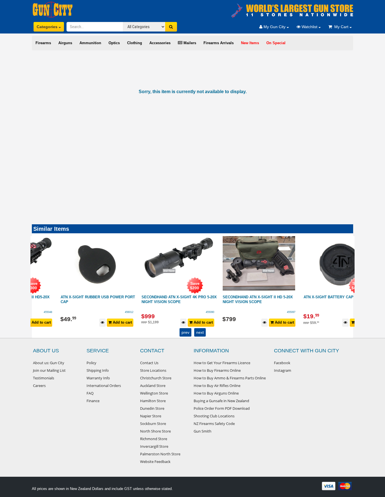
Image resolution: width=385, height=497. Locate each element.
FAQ (90, 393)
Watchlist (309, 26)
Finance (93, 400)
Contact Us (149, 362)
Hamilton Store (153, 400)
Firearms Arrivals (218, 43)
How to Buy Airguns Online (216, 393)
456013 (346, 312)
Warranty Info (98, 377)
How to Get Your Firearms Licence (222, 362)
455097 (265, 312)
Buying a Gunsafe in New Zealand (221, 400)
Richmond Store (153, 438)
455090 (184, 312)
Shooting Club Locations (214, 415)
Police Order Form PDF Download (222, 408)
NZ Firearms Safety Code (214, 423)
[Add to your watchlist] (77, 323)
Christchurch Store (155, 377)
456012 (103, 312)
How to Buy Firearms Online (217, 370)
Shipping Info (98, 370)
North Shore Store (155, 431)
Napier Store (150, 415)
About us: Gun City (48, 362)
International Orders (104, 385)
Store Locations (153, 370)
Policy (91, 362)
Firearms (43, 43)
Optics (114, 43)
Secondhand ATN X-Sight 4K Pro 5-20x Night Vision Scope (153, 299)
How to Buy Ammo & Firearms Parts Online (230, 377)
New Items (250, 43)
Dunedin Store (152, 408)
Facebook (282, 362)
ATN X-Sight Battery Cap (303, 297)
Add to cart (96, 322)
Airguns (65, 43)
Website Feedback (155, 461)
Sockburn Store (153, 423)
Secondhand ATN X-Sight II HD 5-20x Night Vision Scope (232, 299)
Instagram (282, 370)
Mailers (189, 43)
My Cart (340, 26)
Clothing (134, 43)
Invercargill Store (154, 446)
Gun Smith (202, 431)
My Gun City (274, 26)
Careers (39, 385)
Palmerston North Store (160, 453)
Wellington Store (154, 393)
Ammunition (90, 43)
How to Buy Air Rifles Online (217, 385)
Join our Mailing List (49, 370)
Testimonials (43, 377)
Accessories (160, 43)
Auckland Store (152, 385)
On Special (276, 43)
